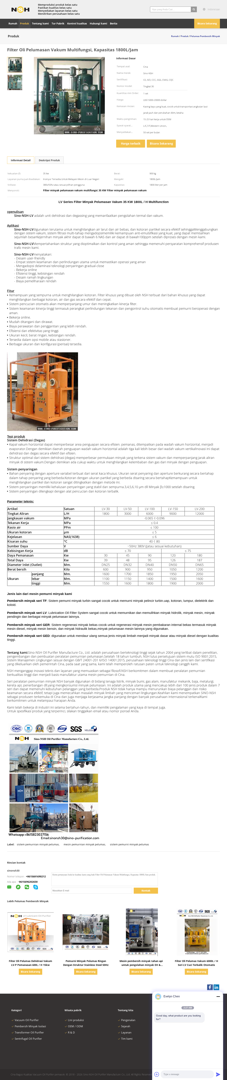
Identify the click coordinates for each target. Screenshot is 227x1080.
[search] (194, 9)
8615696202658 (28, 881)
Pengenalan (128, 1020)
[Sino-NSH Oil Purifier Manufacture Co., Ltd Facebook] (210, 987)
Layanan (126, 1032)
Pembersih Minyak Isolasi (30, 1026)
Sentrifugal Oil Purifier (28, 1038)
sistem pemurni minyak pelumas (129, 844)
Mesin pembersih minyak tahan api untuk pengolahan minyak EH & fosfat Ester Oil (141, 964)
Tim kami (126, 1038)
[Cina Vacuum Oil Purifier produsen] (20, 9)
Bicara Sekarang (207, 23)
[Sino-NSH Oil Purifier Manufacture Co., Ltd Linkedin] (216, 987)
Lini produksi (76, 1020)
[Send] (218, 1074)
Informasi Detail (21, 160)
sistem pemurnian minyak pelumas (38, 844)
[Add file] (156, 1074)
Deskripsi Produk (49, 160)
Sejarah (125, 1026)
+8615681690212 (36, 876)
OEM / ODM (75, 1026)
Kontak (146, 890)
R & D (71, 1032)
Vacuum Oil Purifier (27, 1020)
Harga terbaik (130, 143)
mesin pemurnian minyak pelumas (84, 844)
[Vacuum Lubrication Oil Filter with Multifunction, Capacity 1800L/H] (15, 64)
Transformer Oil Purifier (29, 1032)
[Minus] (218, 996)
